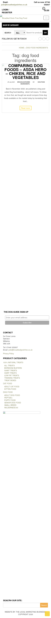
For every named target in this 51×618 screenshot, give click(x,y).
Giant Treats (10, 370)
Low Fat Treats (11, 375)
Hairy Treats (10, 373)
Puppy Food (10, 400)
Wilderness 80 (11, 407)
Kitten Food (10, 389)
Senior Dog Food (12, 402)
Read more (25, 108)
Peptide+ (8, 397)
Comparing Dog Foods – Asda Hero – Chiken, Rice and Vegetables (25, 71)
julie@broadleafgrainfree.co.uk (14, 4)
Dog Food (8, 392)
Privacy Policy (8, 353)
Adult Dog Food (12, 395)
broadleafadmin (23, 82)
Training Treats (12, 378)
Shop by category (11, 25)
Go (45, 32)
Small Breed (10, 405)
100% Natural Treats (13, 362)
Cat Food (7, 383)
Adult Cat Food (11, 386)
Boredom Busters (13, 368)
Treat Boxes (10, 380)
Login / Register (7, 11)
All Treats (9, 365)
